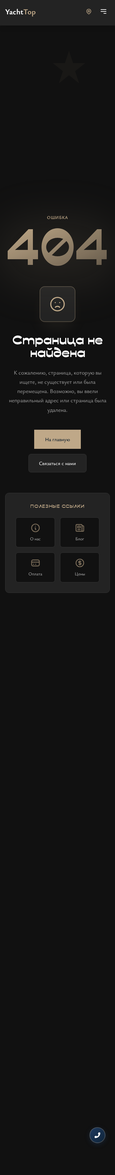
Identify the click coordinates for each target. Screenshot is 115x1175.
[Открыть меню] (103, 11)
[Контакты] (97, 1135)
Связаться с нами (57, 463)
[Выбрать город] (89, 11)
